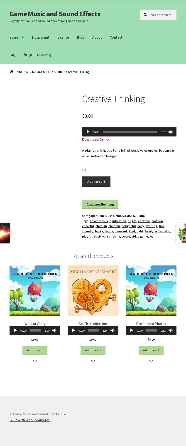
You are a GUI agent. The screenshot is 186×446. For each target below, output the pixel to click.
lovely (149, 231)
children (114, 226)
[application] (129, 131)
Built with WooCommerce (30, 420)
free (161, 226)
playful (87, 236)
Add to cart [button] (35, 350)
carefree (144, 221)
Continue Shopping (100, 204)
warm (153, 236)
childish (101, 226)
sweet (126, 236)
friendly (87, 231)
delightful (129, 226)
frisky (99, 231)
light (140, 231)
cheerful (88, 226)
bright (132, 221)
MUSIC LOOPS (35, 72)
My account (40, 37)
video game (140, 236)
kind (132, 231)
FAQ (13, 55)
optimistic (162, 231)
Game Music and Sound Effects (55, 13)
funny (109, 231)
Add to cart (96, 181)
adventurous (99, 221)
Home (19, 72)
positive (99, 236)
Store (14, 37)
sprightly (113, 236)
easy (140, 226)
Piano (141, 216)
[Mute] (170, 132)
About (97, 37)
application (118, 221)
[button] (84, 170)
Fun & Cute (55, 72)
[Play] (88, 132)
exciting (151, 226)
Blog (80, 37)
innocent (121, 231)
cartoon (157, 221)
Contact (116, 37)
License (63, 37)
